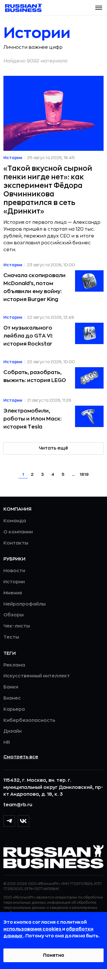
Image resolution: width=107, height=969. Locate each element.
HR (6, 742)
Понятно (53, 955)
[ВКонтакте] (23, 821)
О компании (18, 532)
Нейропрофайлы (24, 604)
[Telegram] (9, 821)
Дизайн (12, 731)
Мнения (12, 593)
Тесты (11, 637)
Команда (14, 521)
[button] (99, 8)
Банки (10, 687)
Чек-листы (16, 626)
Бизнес (12, 698)
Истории (14, 582)
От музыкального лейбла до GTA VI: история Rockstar (28, 335)
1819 (84, 474)
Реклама (14, 665)
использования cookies (32, 929)
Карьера (14, 709)
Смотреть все (20, 757)
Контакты (15, 543)
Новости (14, 570)
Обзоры (13, 615)
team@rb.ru (17, 805)
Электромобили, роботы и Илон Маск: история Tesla (32, 418)
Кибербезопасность (29, 720)
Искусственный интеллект (36, 676)
